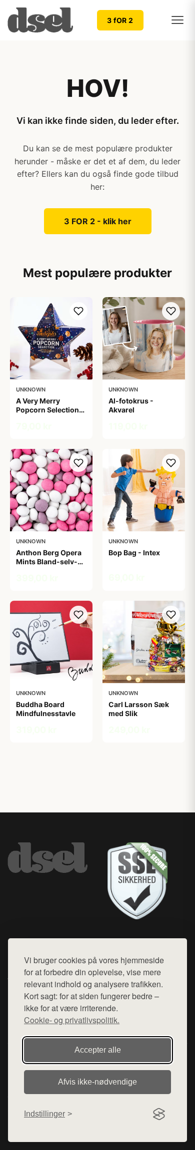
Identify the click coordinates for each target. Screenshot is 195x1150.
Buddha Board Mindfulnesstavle (46, 709)
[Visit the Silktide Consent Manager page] (159, 1114)
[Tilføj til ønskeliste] (79, 311)
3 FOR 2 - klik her (98, 221)
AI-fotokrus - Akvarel (131, 405)
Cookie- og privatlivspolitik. (72, 1020)
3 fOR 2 (120, 20)
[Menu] (178, 20)
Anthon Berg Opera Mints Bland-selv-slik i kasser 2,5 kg (49, 561)
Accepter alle (97, 1050)
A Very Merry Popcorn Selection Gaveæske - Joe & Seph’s (47, 414)
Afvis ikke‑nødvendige (97, 1082)
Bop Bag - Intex (134, 552)
